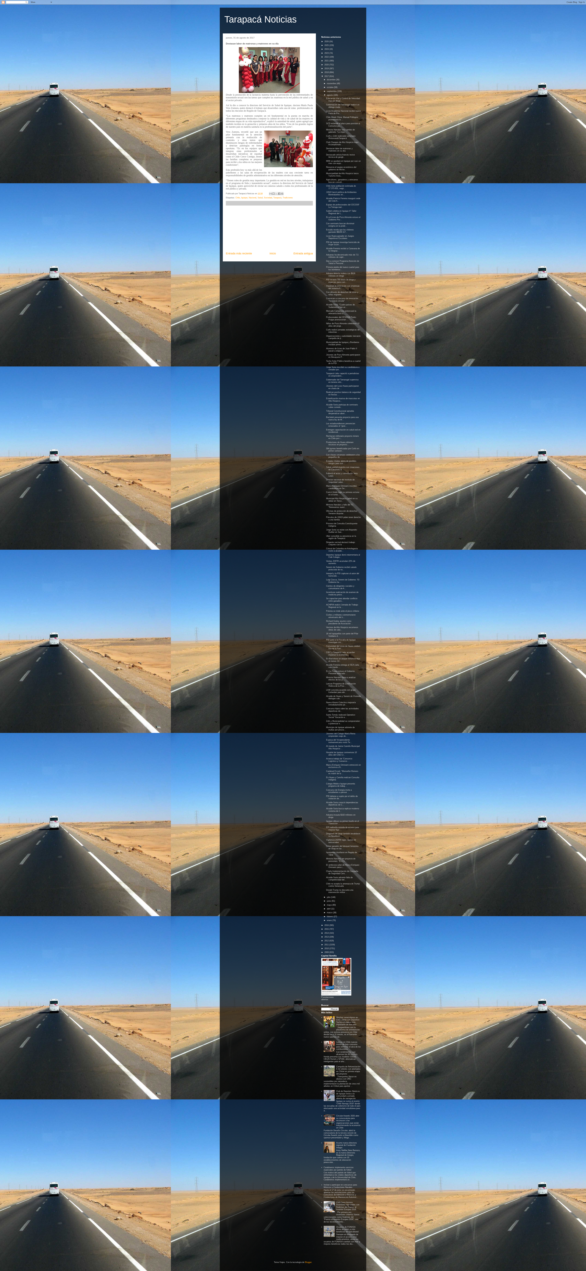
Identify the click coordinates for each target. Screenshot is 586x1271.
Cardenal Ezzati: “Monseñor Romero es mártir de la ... (342, 772)
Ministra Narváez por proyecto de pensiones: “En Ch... (340, 860)
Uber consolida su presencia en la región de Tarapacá (341, 537)
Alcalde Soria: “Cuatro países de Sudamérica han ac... (340, 306)
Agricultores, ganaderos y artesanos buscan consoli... (342, 180)
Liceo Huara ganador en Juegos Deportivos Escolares (340, 237)
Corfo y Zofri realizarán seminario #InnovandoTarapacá (340, 137)
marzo (330, 912)
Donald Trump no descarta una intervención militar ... (339, 891)
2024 (326, 49)
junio (329, 901)
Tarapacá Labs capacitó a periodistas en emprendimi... (342, 374)
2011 (326, 944)
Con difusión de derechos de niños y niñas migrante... (342, 293)
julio (329, 897)
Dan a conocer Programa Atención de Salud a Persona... (342, 262)
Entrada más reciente (239, 253)
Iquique (244, 198)
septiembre (332, 91)
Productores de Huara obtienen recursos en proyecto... (339, 443)
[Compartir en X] (276, 193)
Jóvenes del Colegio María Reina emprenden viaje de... (340, 734)
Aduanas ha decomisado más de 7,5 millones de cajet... (342, 256)
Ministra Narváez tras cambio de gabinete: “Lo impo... (340, 131)
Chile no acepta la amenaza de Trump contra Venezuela (343, 885)
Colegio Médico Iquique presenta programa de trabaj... (340, 785)
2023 (326, 53)
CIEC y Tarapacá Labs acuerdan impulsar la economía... (340, 653)
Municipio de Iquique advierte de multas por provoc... (340, 728)
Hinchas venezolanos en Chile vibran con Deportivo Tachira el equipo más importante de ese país (347, 1021)
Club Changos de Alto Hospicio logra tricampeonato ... (342, 143)
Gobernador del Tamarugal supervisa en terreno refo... (342, 381)
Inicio (272, 253)
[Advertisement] (269, 228)
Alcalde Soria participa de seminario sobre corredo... (342, 406)
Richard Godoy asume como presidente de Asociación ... (339, 622)
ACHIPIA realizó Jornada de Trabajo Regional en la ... (342, 606)
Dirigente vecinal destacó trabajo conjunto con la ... (340, 543)
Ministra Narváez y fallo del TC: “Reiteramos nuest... (340, 506)
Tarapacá (277, 198)
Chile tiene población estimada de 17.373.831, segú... (341, 187)
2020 (326, 65)
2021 (326, 61)
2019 (326, 68)
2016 (326, 925)
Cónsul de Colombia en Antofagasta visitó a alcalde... (342, 549)
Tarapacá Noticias (260, 19)
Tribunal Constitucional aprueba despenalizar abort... (340, 412)
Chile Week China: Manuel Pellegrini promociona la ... (342, 118)
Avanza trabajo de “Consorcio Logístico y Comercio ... (339, 760)
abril (329, 909)
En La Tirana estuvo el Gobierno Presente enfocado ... (340, 672)
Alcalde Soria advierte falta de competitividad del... (339, 878)
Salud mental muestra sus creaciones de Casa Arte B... (343, 468)
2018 (326, 72)
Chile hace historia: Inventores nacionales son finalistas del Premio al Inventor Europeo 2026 (347, 1206)
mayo (329, 905)
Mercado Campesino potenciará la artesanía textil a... (341, 312)
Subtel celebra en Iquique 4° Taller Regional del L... (341, 212)
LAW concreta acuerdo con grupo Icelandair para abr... (341, 691)
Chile (237, 198)
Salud (260, 198)
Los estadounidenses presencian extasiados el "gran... (340, 424)
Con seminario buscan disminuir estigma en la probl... (340, 224)
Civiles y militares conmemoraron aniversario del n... (341, 616)
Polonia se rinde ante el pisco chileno (342, 611)
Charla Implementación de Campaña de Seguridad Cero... (342, 872)
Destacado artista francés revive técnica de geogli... (340, 156)
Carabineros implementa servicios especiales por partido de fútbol (339, 1168)
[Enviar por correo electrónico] (270, 193)
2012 (326, 941)
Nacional (252, 198)
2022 (326, 57)
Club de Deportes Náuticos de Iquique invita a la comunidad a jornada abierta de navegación (348, 1095)
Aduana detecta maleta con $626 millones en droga (340, 274)
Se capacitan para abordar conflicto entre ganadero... (341, 599)
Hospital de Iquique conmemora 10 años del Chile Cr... (341, 753)
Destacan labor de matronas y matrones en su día (339, 149)
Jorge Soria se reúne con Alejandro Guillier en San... (341, 531)
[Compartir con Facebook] (279, 193)
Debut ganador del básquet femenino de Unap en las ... (342, 847)
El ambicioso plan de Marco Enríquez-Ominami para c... (343, 866)
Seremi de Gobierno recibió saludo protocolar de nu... (341, 568)
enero (329, 920)
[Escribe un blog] (273, 193)
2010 (326, 948)
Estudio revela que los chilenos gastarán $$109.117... (340, 231)
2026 (326, 41)
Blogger (308, 1262)
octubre (330, 87)
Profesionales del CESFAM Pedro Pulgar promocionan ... (341, 318)
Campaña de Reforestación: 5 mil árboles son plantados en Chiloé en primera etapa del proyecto (348, 1070)
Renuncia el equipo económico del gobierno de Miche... (341, 168)
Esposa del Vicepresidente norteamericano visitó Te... (339, 741)
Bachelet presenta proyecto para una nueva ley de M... (342, 418)
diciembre (331, 79)
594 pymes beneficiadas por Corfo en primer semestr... (342, 449)
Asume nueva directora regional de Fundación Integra (346, 1145)
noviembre (332, 83)
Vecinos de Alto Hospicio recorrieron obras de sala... (342, 628)
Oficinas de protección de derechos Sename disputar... (341, 512)
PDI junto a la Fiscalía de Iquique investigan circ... (341, 641)
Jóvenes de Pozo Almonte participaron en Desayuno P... (343, 356)
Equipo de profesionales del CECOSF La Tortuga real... (342, 206)
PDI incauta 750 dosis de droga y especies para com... (341, 281)
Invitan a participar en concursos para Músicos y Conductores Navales (340, 1186)
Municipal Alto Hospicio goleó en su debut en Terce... (342, 499)
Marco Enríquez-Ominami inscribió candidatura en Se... (341, 487)
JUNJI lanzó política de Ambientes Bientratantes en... (341, 193)
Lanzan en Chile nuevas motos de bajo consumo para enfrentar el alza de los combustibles (348, 1045)
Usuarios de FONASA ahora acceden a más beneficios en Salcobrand (347, 1229)
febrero (330, 916)
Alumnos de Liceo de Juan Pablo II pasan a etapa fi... (341, 349)
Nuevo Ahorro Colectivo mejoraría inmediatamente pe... (341, 703)
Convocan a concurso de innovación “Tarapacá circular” (342, 299)
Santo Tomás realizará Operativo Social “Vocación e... (340, 716)
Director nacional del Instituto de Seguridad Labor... (340, 481)
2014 (326, 933)
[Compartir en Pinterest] (282, 193)
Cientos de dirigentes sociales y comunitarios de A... (340, 587)
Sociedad (268, 198)
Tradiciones (288, 198)
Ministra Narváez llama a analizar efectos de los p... (341, 678)
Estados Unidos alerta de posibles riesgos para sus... (341, 462)
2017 (326, 76)
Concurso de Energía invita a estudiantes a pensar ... (339, 791)
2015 (326, 929)
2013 (326, 937)
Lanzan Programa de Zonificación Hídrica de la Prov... (341, 685)
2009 (326, 952)
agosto (330, 95)
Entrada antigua (303, 253)
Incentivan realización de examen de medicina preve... (342, 593)
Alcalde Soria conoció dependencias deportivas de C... (342, 803)
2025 (326, 45)
